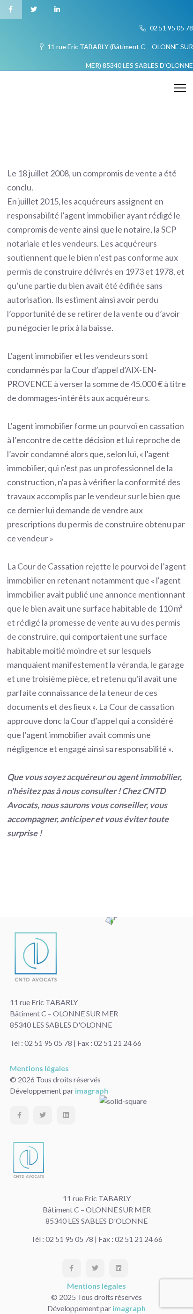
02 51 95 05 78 (170, 28)
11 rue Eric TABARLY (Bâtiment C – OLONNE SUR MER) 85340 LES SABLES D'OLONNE (119, 49)
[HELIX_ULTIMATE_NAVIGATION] (180, 88)
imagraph (91, 1090)
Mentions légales (39, 1068)
